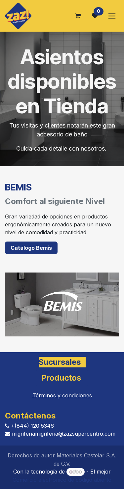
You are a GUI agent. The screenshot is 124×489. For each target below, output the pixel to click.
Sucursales (60, 362)
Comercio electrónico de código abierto (62, 479)
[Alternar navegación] (112, 16)
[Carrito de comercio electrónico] (77, 16)
